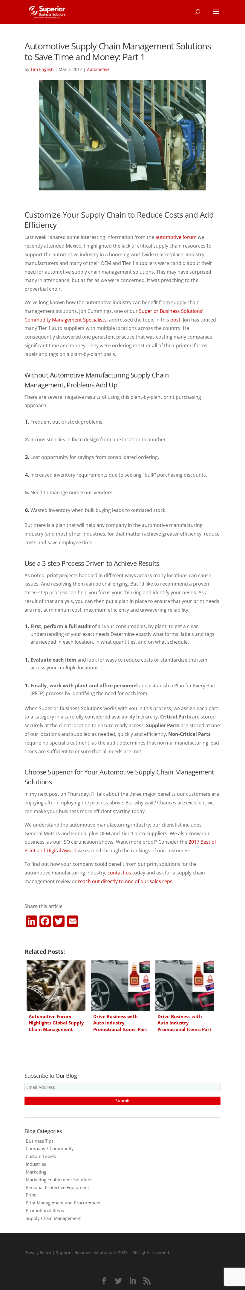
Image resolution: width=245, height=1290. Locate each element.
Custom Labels (41, 1156)
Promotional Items (45, 1210)
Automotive (98, 69)
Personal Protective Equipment (57, 1187)
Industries (36, 1164)
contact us (119, 872)
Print (31, 1195)
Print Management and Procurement (63, 1203)
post (175, 319)
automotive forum (176, 237)
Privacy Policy (37, 1252)
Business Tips (39, 1141)
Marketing (36, 1172)
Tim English (42, 69)
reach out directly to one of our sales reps (125, 881)
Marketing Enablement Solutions (59, 1180)
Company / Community (50, 1148)
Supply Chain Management (53, 1218)
